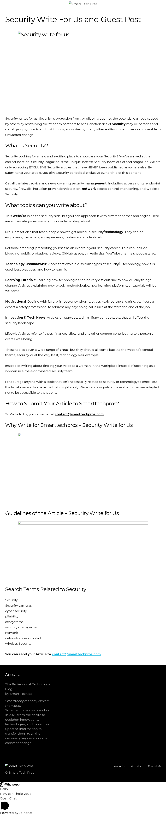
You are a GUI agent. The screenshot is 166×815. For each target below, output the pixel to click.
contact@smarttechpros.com (79, 414)
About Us (119, 766)
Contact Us (154, 766)
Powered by (16, 813)
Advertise (136, 766)
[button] (160, 3)
